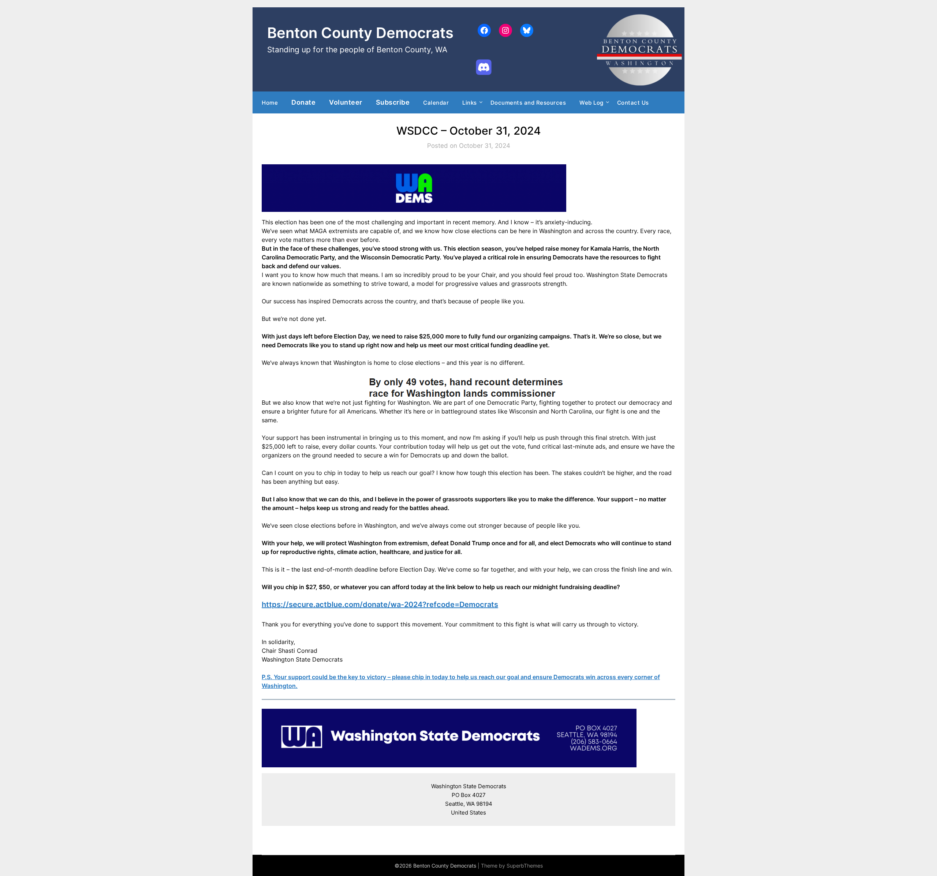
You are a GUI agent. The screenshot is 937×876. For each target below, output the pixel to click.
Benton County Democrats (360, 33)
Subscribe (393, 102)
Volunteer (345, 102)
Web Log (591, 102)
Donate (303, 102)
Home (270, 102)
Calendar (436, 102)
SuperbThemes (525, 865)
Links (469, 102)
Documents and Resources (528, 102)
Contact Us (633, 102)
